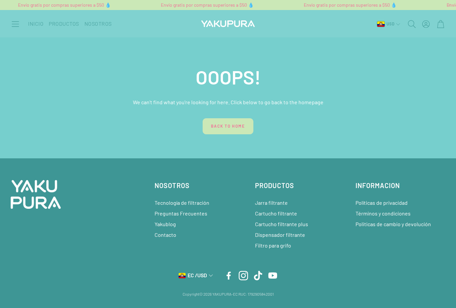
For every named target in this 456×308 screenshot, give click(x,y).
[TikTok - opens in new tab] (258, 275)
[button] (15, 24)
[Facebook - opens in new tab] (228, 275)
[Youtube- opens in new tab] (272, 275)
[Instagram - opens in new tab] (243, 275)
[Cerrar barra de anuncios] (449, 5)
